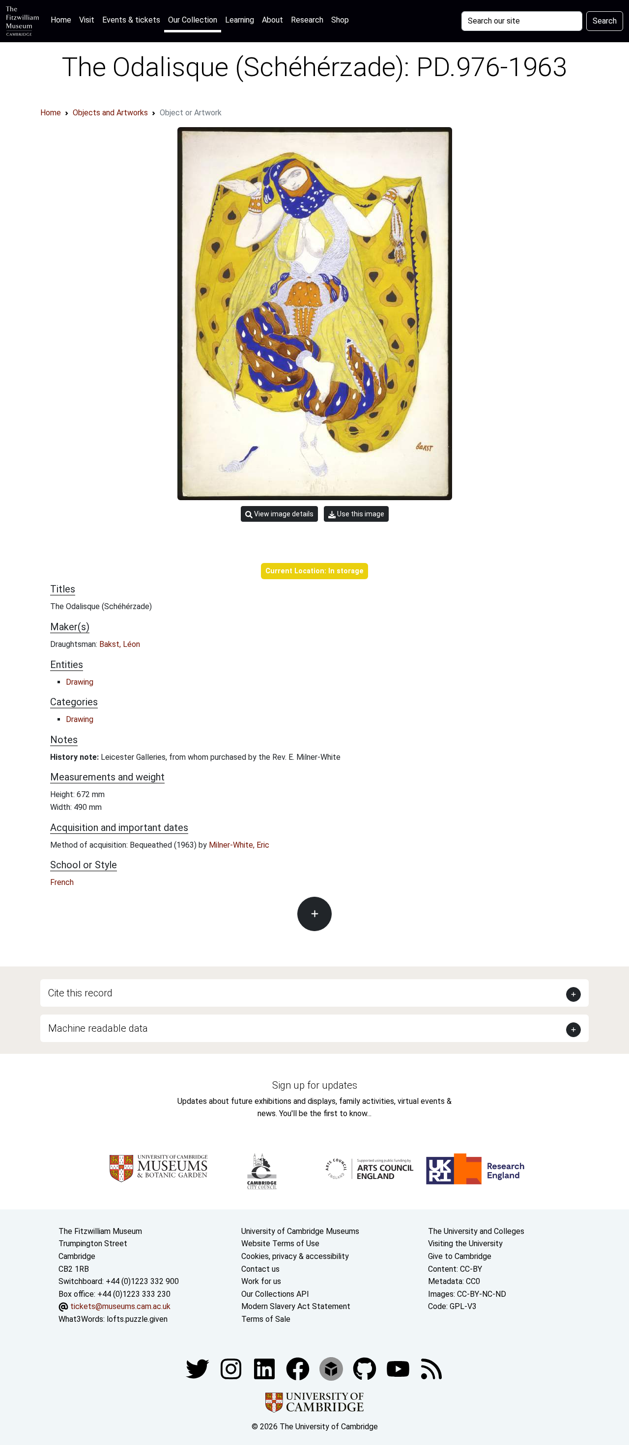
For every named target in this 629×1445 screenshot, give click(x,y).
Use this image (360, 514)
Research (307, 20)
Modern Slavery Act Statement (295, 1306)
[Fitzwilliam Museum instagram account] (232, 1368)
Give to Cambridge (459, 1256)
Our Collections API (275, 1294)
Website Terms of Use (280, 1243)
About (272, 20)
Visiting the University (465, 1243)
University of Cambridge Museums (300, 1231)
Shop (340, 20)
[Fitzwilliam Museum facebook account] (265, 1368)
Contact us (260, 1269)
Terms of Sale (265, 1319)
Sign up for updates (314, 1085)
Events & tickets (131, 20)
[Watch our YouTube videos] (399, 1368)
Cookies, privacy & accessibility (295, 1256)
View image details (283, 514)
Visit (86, 20)
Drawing (79, 682)
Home (63, 20)
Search (605, 21)
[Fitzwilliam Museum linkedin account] (298, 1368)
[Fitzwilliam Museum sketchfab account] (332, 1368)
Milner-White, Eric (239, 845)
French (62, 882)
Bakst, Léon (119, 644)
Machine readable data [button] (98, 1028)
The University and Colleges (476, 1231)
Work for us (261, 1281)
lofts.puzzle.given (137, 1319)
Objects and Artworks (110, 112)
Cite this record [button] (80, 993)
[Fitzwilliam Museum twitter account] (198, 1368)
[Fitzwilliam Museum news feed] (431, 1368)
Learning (239, 20)
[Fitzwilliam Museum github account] (365, 1368)
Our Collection (192, 20)
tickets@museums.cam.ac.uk (120, 1306)
